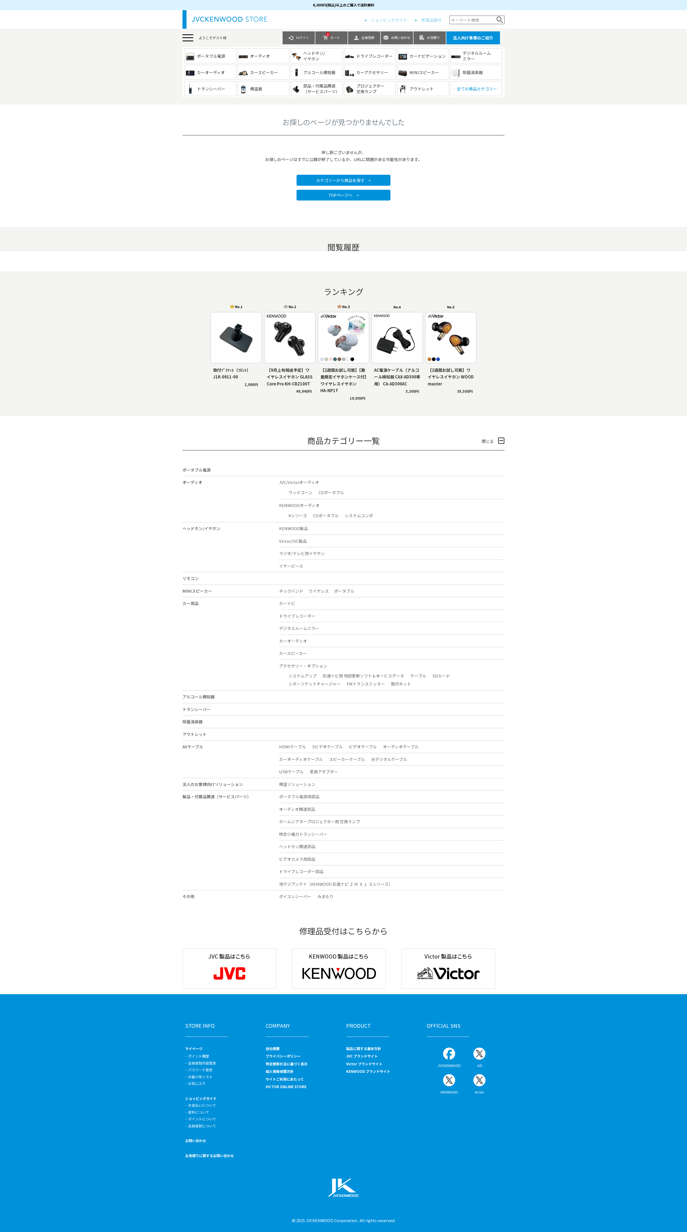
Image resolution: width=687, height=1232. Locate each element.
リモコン (190, 578)
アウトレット (194, 734)
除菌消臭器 (192, 721)
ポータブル (344, 591)
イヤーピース (291, 566)
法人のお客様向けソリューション (212, 784)
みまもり (325, 896)
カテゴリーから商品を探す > (343, 180)
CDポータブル (331, 492)
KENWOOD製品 (293, 528)
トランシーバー (196, 709)
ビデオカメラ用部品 (297, 859)
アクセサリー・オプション (303, 666)
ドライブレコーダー (297, 616)
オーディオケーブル (401, 746)
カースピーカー (293, 653)
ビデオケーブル (363, 746)
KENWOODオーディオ (299, 505)
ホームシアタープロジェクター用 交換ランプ (319, 821)
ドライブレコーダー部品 (301, 871)
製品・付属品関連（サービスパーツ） (216, 796)
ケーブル (418, 676)
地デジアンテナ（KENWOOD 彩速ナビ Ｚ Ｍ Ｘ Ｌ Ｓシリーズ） (336, 884)
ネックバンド (291, 591)
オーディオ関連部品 (297, 809)
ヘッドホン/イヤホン (201, 528)
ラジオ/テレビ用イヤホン (302, 553)
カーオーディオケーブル (301, 759)
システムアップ (302, 676)
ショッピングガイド (389, 20)
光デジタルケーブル (389, 759)
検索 (499, 20)
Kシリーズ (297, 515)
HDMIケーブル (292, 746)
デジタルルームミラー (299, 628)
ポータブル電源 (196, 470)
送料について (198, 1112)
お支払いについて (202, 1105)
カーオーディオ (293, 641)
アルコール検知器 (198, 696)
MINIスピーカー (197, 591)
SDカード (441, 676)
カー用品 (190, 603)
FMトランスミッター (366, 684)
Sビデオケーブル (327, 746)
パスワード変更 (200, 1069)
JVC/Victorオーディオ (299, 482)
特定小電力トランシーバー (303, 834)
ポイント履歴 (198, 1056)
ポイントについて (202, 1118)
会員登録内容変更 (202, 1063)
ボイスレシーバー (295, 896)
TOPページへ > (343, 195)
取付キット (401, 684)
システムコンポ (359, 515)
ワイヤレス (319, 591)
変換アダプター (324, 771)
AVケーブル (192, 746)
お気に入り (197, 1083)
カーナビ (287, 603)
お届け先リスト (200, 1076)
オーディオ (192, 482)
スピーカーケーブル (347, 759)
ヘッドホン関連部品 (297, 846)
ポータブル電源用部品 (299, 796)
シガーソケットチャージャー (314, 684)
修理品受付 (431, 20)
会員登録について (202, 1125)
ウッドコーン (300, 492)
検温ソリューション (297, 784)
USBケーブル (291, 771)
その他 (188, 896)
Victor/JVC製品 (293, 541)
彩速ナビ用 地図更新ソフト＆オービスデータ (363, 676)
